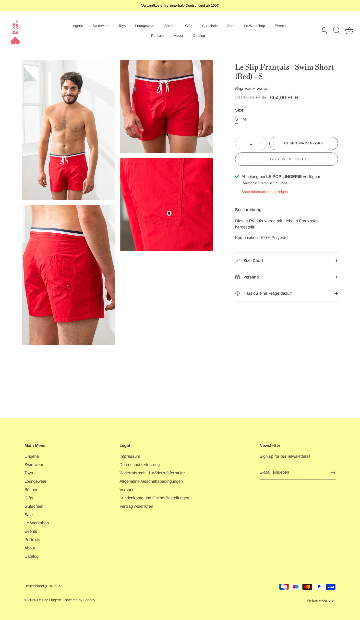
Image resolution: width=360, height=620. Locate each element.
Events (280, 26)
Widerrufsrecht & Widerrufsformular (152, 473)
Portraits (157, 36)
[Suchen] (336, 30)
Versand (250, 277)
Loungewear (145, 26)
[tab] (250, 210)
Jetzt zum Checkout (286, 159)
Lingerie (77, 26)
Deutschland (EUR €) (41, 586)
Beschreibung (248, 209)
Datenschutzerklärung (140, 464)
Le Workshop (254, 26)
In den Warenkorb (303, 143)
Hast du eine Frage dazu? (267, 293)
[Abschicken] (333, 472)
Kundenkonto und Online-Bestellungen (154, 498)
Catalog (199, 36)
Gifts (188, 26)
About (178, 36)
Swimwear (101, 26)
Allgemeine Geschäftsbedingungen (151, 481)
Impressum (130, 456)
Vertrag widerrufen (136, 506)
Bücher (170, 26)
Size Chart (252, 260)
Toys (122, 26)
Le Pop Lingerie (49, 600)
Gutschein (210, 26)
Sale (230, 26)
